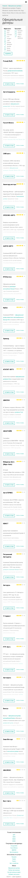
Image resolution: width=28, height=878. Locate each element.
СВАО (14, 836)
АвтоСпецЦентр (14, 852)
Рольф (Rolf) (14, 845)
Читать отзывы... (20, 83)
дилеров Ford (19, 412)
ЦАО (14, 834)
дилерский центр (8, 723)
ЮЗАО (14, 841)
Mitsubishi (9, 44)
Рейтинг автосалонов (14, 870)
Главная (4, 6)
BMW (8, 30)
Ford (8, 36)
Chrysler (9, 42)
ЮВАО (14, 839)
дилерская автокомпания (15, 70)
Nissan (8, 48)
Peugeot (9, 38)
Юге (21, 694)
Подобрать (8, 53)
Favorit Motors (14, 848)
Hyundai (9, 46)
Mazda (8, 50)
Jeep (8, 40)
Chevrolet (9, 34)
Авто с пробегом (20, 37)
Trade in (20, 34)
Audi (8, 32)
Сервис (19, 32)
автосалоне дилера (13, 751)
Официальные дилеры (14, 6)
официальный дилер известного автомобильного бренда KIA (13, 317)
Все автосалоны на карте (14, 872)
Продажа (20, 30)
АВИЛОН (14, 850)
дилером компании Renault (11, 569)
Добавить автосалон (14, 874)
